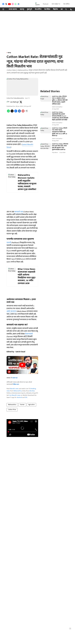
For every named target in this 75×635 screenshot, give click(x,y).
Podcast (45, 4)
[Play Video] (22, 365)
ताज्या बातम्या (13, 9)
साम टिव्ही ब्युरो (14, 102)
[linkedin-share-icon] (19, 112)
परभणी (9, 242)
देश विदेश (47, 9)
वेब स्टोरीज (66, 4)
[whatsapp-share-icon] (8, 112)
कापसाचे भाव (19, 211)
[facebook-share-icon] (15, 112)
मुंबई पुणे (29, 9)
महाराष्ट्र (22, 9)
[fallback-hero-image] (45, 99)
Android (19, 397)
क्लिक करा (16, 384)
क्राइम (62, 9)
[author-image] (8, 102)
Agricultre (31, 404)
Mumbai (32, 391)
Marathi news (14, 388)
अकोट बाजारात (11, 311)
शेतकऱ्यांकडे (29, 333)
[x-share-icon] (12, 112)
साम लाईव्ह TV (56, 4)
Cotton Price (12, 409)
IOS (26, 397)
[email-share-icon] (23, 112)
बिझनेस (55, 9)
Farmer (22, 404)
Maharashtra (18, 391)
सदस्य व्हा (14, 378)
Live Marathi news (14, 395)
